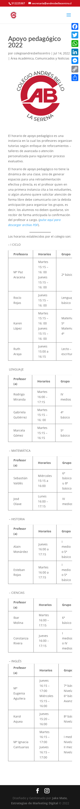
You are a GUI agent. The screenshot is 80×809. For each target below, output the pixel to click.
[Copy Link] (75, 69)
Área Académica (22, 58)
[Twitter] (75, 35)
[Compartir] (75, 77)
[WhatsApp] (75, 43)
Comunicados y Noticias (52, 58)
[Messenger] (75, 60)
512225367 (18, 3)
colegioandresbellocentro (32, 53)
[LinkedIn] (75, 52)
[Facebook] (75, 26)
